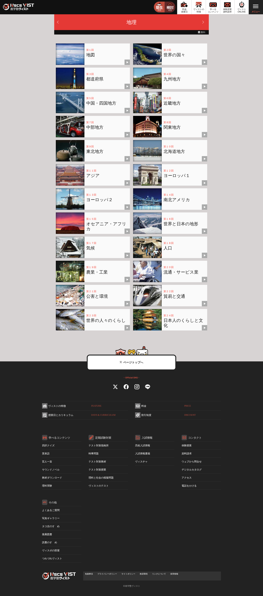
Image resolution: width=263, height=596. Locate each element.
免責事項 (89, 574)
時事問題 (94, 453)
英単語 (46, 453)
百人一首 (47, 461)
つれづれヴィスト (52, 558)
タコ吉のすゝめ (51, 526)
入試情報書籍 (142, 453)
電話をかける (189, 485)
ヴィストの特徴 (74, 405)
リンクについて (159, 574)
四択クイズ (48, 445)
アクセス (187, 477)
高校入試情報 (142, 445)
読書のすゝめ (49, 542)
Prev (59, 23)
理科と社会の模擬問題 (101, 477)
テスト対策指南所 (99, 445)
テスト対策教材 (97, 461)
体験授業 (187, 445)
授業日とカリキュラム (82, 414)
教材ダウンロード (52, 477)
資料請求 (187, 453)
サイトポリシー (128, 574)
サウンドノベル (51, 469)
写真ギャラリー (51, 518)
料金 (166, 405)
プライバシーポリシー (107, 574)
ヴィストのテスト (99, 485)
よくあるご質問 (51, 510)
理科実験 (47, 485)
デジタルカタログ (192, 469)
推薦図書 (47, 534)
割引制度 (168, 414)
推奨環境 (144, 574)
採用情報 (174, 574)
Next (204, 23)
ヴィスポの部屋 (51, 550)
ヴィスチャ (141, 461)
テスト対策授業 (97, 469)
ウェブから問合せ (192, 461)
